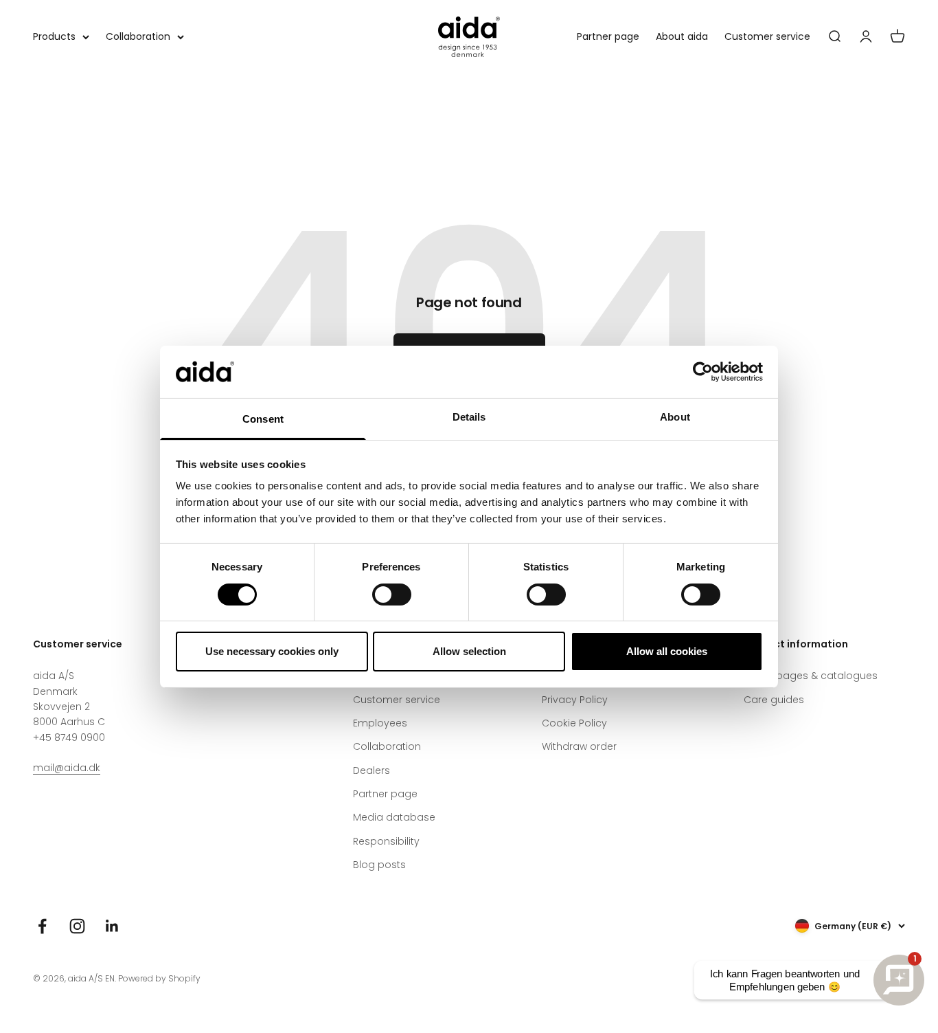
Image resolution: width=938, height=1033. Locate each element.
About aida (682, 36)
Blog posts (379, 864)
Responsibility (386, 841)
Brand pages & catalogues (811, 675)
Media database (394, 817)
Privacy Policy (575, 700)
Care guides (774, 700)
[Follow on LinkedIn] (112, 926)
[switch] (391, 595)
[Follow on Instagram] (77, 926)
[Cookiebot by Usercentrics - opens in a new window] (703, 372)
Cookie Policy (574, 723)
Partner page (608, 36)
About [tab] (675, 417)
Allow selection (469, 651)
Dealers (371, 770)
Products (54, 36)
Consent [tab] (263, 419)
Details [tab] (469, 417)
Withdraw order (579, 746)
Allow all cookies (666, 651)
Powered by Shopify (159, 978)
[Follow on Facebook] (42, 926)
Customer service (767, 36)
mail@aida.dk (66, 768)
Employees (380, 723)
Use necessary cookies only (272, 651)
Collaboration (138, 36)
